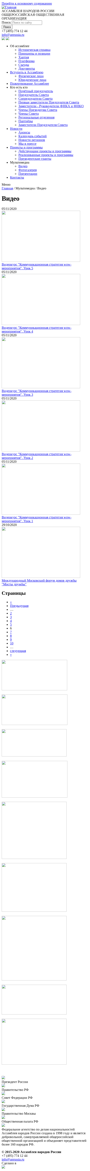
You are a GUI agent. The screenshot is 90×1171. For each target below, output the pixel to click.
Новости (16, 128)
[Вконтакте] (3, 39)
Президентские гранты (34, 158)
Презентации (27, 173)
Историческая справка (34, 50)
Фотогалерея (27, 170)
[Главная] (9, 7)
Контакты (17, 177)
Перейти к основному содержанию (27, 3)
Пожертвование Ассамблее (29, 83)
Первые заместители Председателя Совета (48, 102)
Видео (22, 166)
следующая (18, 651)
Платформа (26, 61)
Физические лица (31, 76)
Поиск (7, 22)
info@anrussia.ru (13, 35)
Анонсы (24, 132)
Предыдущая (19, 606)
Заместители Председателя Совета (43, 125)
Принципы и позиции (34, 53)
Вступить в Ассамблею (26, 72)
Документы (26, 68)
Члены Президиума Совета (37, 110)
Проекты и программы (26, 147)
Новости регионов (31, 140)
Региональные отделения (36, 117)
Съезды (23, 65)
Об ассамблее (19, 46)
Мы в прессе (27, 143)
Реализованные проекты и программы (45, 155)
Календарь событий (32, 136)
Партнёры (25, 121)
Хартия (23, 57)
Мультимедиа (19, 162)
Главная (7, 188)
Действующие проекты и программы (44, 151)
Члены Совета (28, 113)
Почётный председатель (35, 91)
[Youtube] (7, 39)
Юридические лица (32, 80)
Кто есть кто (19, 87)
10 (11, 643)
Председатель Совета (33, 95)
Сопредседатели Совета (35, 98)
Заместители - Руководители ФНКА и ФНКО (51, 106)
